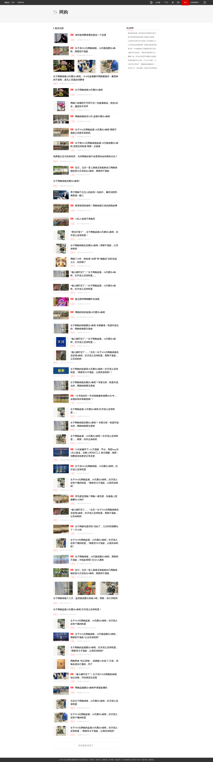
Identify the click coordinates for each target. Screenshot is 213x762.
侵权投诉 (151, 760)
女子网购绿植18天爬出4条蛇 (89, 90)
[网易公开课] (158, 2)
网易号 (56, 83)
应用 (13, 2)
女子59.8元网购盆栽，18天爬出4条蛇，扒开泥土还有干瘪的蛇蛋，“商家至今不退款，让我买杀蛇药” (94, 482)
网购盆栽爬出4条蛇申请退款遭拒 (91, 687)
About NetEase (83, 760)
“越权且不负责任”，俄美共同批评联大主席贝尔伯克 (144, 52)
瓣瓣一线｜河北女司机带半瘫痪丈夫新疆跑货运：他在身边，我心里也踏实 (144, 56)
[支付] (173, 2)
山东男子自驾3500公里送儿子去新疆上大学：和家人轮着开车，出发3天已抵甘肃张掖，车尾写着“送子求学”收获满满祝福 (144, 41)
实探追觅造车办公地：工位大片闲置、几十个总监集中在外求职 (144, 60)
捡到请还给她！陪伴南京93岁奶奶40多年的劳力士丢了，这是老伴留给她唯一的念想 (144, 33)
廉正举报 (144, 760)
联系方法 (98, 760)
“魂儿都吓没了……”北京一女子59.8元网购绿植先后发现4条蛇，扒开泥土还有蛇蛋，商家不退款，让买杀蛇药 (94, 355)
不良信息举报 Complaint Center (131, 760)
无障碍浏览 (20, 2)
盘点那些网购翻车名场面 (87, 299)
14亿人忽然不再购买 (85, 219)
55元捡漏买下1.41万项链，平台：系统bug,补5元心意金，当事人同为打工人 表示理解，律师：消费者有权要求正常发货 (94, 452)
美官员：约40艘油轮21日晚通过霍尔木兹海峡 (143, 49)
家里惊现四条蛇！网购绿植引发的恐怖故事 (96, 205)
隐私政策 (118, 760)
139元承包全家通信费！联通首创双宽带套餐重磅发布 (144, 45)
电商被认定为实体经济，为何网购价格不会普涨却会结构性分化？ (85, 156)
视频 (72, 40)
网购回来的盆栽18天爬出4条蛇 (90, 312)
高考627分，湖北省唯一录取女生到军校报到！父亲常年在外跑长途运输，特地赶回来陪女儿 (144, 68)
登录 (185, 2)
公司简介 (91, 760)
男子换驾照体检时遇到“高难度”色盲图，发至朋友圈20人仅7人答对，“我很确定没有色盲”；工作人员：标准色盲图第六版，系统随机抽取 (144, 37)
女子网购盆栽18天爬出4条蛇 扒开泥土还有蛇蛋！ (77, 609)
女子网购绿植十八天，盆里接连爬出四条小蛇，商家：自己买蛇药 (85, 598)
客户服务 (111, 760)
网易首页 (7, 2)
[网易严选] (166, 2)
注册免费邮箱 (194, 2)
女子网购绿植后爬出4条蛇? (66, 181)
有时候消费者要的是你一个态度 (90, 35)
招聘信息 (104, 760)
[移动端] (152, 2)
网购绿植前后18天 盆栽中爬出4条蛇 (92, 116)
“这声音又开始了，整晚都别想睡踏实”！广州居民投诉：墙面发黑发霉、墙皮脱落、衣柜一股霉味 (144, 64)
